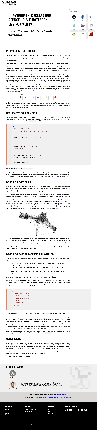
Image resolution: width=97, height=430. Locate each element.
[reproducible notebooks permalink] (5, 51)
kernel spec (9, 286)
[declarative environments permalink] (5, 113)
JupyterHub (32, 88)
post (21, 68)
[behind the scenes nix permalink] (5, 182)
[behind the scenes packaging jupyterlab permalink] (5, 254)
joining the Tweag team (62, 394)
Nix (22, 84)
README (58, 176)
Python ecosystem (38, 277)
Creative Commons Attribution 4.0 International (56, 397)
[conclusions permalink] (5, 339)
